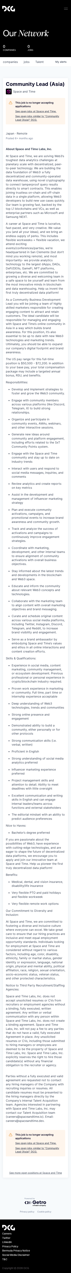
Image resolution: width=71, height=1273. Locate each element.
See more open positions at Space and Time (35, 1172)
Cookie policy (44, 1211)
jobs (26, 62)
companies (10, 62)
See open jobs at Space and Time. (35, 111)
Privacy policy (27, 1211)
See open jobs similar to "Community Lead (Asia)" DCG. (37, 118)
